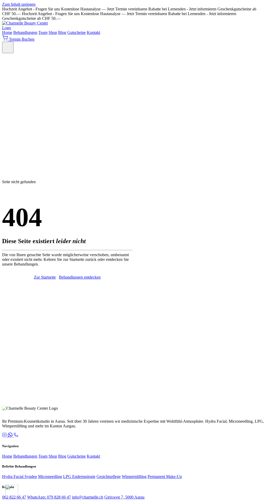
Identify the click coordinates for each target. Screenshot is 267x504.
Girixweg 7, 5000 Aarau (124, 497)
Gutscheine (76, 32)
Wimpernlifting (134, 476)
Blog (62, 32)
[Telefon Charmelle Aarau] (16, 436)
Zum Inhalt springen (18, 4)
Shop (52, 32)
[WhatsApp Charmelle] (11, 436)
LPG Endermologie (79, 476)
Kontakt (93, 32)
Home (7, 32)
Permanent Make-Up (165, 476)
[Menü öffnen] (8, 47)
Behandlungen (25, 32)
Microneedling (50, 476)
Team (42, 32)
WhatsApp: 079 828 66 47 (49, 497)
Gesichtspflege (108, 476)
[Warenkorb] (5, 39)
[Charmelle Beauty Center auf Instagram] (5, 436)
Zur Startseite (45, 277)
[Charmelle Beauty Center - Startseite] (28, 28)
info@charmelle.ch (87, 497)
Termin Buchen (21, 39)
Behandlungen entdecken (80, 277)
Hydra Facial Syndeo (19, 476)
